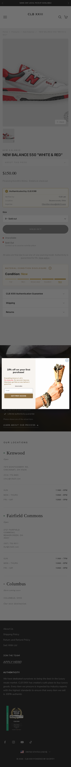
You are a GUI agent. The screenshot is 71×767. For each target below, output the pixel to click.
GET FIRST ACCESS (18, 396)
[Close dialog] (67, 360)
